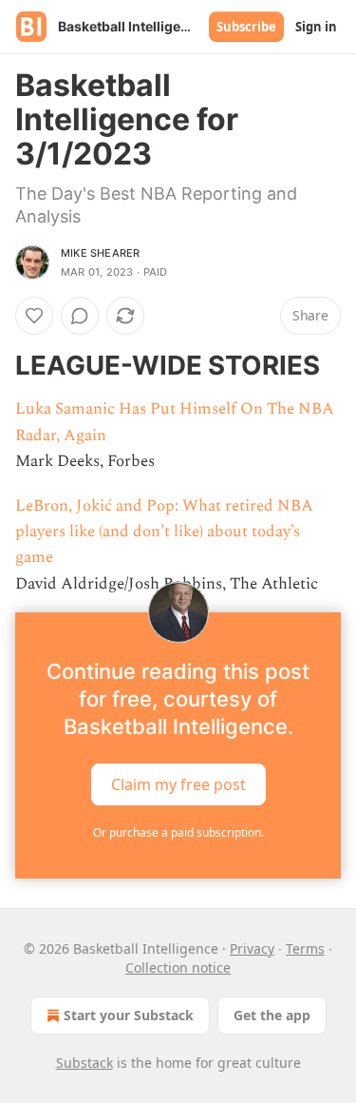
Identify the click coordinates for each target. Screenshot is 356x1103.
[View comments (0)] (80, 316)
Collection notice (178, 967)
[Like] (34, 316)
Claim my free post (178, 783)
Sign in (316, 26)
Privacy (252, 948)
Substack (84, 1063)
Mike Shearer (100, 253)
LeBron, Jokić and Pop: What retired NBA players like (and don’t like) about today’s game (164, 531)
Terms (305, 948)
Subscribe (246, 26)
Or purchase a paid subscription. (178, 832)
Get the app (272, 1015)
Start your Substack (129, 1015)
